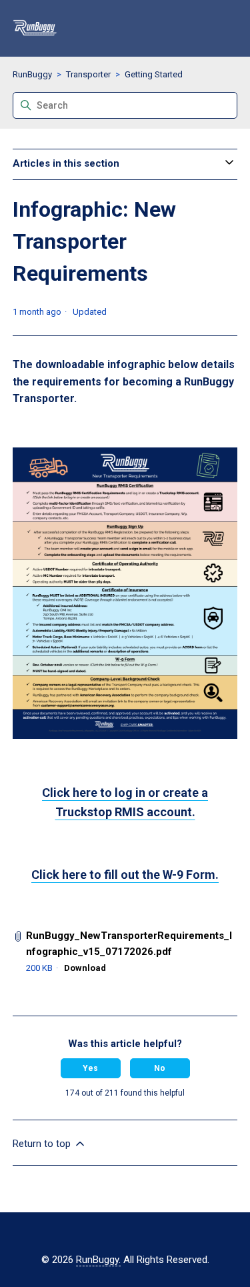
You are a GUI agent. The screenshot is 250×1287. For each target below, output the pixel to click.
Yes (90, 1068)
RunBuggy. (98, 1260)
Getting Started (154, 74)
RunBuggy (32, 74)
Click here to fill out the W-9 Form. (125, 875)
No (159, 1068)
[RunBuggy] (35, 28)
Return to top (43, 1144)
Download (85, 968)
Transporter (88, 74)
